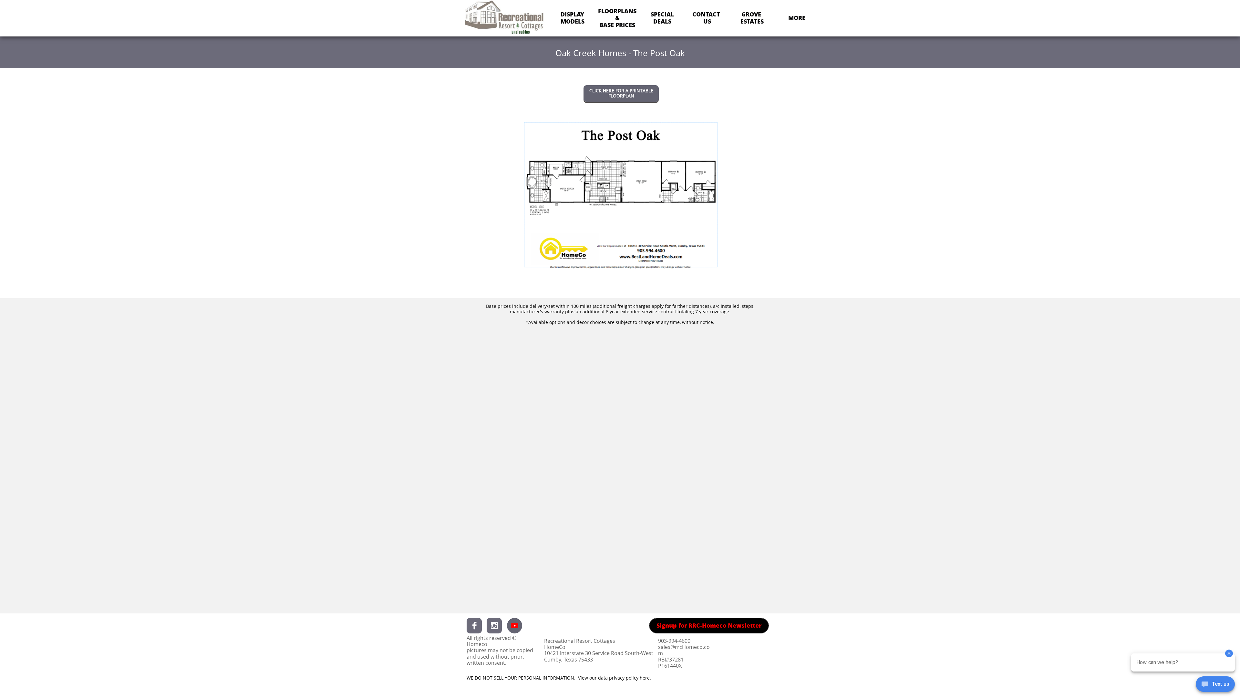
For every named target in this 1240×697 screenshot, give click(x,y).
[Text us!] (1215, 684)
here (645, 678)
